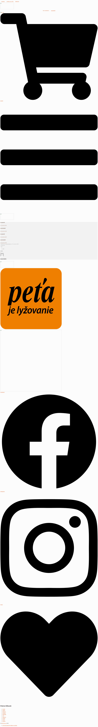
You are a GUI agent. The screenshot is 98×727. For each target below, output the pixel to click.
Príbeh (3, 718)
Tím (3, 715)
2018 (3, 248)
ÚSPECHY (17, 1)
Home (3, 719)
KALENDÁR (53, 10)
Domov (3, 721)
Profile (3, 709)
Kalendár (4, 714)
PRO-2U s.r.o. (4, 723)
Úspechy (4, 717)
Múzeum (4, 711)
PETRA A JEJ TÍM (10, 1)
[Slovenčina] (2, 12)
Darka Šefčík (8, 244)
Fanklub (4, 713)
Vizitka (3, 710)
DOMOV (3, 1)
